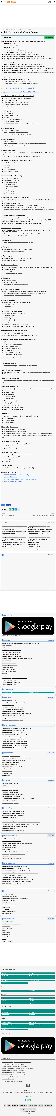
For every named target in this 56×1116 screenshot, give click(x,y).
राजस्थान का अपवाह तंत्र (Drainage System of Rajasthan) (13, 542)
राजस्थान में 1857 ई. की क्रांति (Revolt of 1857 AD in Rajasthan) (15, 1077)
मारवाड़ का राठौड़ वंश (5, 936)
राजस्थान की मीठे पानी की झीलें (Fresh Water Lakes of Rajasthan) (39, 540)
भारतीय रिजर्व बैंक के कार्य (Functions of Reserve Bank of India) (14, 678)
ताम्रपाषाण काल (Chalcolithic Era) (9, 911)
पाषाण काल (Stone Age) (6, 913)
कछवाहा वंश (4, 930)
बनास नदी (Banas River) (34, 544)
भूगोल (3, 990)
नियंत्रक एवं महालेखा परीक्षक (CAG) (8, 669)
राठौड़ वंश (4, 939)
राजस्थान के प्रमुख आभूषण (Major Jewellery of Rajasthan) (14, 732)
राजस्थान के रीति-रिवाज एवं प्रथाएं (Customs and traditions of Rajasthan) (16, 728)
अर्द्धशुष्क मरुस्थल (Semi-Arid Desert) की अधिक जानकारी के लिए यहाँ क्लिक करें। (21, 92)
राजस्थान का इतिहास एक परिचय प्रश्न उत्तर (9, 665)
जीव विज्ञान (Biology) (33, 1022)
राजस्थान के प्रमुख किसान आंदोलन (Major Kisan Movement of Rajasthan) (17, 881)
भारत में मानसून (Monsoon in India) (9, 788)
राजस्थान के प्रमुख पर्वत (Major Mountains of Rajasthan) (13, 1064)
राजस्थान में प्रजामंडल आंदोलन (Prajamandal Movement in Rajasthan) (16, 868)
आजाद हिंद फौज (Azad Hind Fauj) (9, 817)
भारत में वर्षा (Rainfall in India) (8, 785)
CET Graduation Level (34, 980)
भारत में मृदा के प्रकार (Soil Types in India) (10, 803)
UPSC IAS (4, 973)
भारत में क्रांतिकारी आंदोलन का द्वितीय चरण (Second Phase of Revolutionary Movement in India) (21, 822)
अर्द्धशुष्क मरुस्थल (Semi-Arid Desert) (13, 481)
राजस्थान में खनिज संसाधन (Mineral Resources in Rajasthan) (14, 526)
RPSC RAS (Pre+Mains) (34, 975)
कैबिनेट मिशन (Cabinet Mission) (8, 828)
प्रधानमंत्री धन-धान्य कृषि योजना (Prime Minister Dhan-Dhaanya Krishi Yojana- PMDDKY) (20, 643)
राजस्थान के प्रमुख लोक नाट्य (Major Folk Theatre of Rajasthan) (15, 741)
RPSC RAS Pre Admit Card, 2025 (9, 663)
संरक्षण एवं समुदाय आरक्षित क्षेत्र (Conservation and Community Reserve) (16, 758)
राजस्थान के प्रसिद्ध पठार (6, 660)
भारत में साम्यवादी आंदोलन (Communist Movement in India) (14, 820)
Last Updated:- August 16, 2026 (28, 1109)
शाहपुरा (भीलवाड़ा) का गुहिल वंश (7, 941)
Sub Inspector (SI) (6, 978)
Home (2, 29)
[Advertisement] (28, 16)
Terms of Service (32, 1105)
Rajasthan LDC (5, 980)
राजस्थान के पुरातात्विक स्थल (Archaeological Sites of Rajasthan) (15, 898)
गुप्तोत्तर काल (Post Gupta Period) (9, 900)
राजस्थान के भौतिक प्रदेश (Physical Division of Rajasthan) (18, 475)
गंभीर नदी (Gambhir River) (34, 542)
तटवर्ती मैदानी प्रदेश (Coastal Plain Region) (10, 792)
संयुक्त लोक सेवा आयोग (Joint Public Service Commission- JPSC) (15, 851)
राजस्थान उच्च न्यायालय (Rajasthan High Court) (11, 656)
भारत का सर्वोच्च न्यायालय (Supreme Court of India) (12, 645)
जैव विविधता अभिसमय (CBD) (7, 771)
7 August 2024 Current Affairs (9, 684)
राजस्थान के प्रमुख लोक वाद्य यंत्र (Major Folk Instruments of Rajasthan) (16, 734)
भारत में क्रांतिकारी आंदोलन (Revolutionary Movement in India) (15, 826)
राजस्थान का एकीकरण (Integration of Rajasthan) (12, 875)
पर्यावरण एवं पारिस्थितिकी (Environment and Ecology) (12, 1027)
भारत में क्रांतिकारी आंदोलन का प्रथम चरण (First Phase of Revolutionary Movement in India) (20, 824)
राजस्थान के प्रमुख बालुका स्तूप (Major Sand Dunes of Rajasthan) (20, 479)
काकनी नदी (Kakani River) (34, 546)
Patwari (31, 978)
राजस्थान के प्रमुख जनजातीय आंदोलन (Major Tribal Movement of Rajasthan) (17, 879)
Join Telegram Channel (7, 692)
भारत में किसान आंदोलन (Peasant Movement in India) (13, 813)
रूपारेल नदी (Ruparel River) (7, 549)
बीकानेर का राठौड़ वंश (6, 934)
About (8, 1105)
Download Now (49, 37)
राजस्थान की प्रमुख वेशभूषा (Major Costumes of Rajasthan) (14, 730)
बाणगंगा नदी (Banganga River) (35, 549)
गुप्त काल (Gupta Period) (7, 902)
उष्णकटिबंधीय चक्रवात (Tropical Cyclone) (10, 790)
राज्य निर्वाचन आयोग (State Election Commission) (12, 650)
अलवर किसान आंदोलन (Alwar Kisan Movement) (12, 886)
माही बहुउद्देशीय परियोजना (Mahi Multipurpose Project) (39, 533)
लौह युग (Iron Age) (6, 907)
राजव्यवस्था (4, 1000)
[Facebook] (13, 509)
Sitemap (41, 1105)
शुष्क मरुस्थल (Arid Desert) (10, 477)
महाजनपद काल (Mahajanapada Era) (9, 896)
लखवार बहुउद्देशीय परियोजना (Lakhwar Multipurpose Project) (41, 529)
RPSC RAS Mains (5, 975)
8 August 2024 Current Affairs (9, 680)
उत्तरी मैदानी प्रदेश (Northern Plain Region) (11, 796)
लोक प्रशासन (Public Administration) (36, 1024)
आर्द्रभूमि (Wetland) (6, 775)
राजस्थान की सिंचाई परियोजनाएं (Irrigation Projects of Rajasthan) (39, 527)
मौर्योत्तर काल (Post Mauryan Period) (9, 905)
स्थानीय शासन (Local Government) (9, 856)
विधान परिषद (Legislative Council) (9, 671)
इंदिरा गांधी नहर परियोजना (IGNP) (8, 529)
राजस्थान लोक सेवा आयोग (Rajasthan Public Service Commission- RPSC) (17, 658)
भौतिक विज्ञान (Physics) (6, 1022)
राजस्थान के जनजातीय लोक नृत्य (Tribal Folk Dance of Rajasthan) (15, 743)
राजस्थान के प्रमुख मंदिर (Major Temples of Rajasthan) (13, 737)
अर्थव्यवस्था (31, 998)
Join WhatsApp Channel (34, 692)
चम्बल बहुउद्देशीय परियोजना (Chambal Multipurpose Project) (14, 537)
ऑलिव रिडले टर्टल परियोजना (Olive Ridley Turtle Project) (13, 760)
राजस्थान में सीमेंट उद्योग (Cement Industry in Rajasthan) (13, 1074)
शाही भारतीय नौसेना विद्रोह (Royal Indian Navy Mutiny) (13, 830)
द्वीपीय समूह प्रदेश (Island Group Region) (10, 783)
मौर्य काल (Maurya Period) (7, 894)
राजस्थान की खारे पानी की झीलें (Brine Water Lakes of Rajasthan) (12, 540)
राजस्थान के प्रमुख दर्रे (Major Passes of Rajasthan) (12, 1081)
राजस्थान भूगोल (7, 29)
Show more (51, 522)
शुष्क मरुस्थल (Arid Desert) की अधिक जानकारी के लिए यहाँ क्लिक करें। (18, 88)
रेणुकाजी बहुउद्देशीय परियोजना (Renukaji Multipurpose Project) (14, 531)
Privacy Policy (23, 1105)
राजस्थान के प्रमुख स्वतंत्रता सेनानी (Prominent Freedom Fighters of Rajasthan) (18, 870)
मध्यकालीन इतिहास (5, 1003)
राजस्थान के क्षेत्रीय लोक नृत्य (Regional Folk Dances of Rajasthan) (15, 745)
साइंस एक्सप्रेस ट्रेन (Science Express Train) (11, 764)
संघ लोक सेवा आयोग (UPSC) (7, 647)
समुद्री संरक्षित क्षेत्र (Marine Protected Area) (11, 756)
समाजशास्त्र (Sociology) (33, 1027)
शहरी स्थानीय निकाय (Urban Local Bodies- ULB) (11, 858)
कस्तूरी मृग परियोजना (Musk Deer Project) (10, 762)
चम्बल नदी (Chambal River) (7, 546)
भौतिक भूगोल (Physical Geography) (9, 1024)
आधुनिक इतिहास (32, 990)
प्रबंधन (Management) (6, 1029)
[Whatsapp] (10, 509)
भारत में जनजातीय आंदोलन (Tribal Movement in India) (13, 811)
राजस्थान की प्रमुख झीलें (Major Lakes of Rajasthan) (39, 537)
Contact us (15, 1105)
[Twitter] (16, 509)
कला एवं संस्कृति (5, 1012)
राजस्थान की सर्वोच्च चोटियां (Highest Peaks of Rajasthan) (13, 1070)
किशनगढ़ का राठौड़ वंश (6, 932)
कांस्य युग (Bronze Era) (6, 909)
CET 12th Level (5, 982)
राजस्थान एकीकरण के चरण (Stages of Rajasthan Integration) (14, 877)
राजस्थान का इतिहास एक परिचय (7, 667)
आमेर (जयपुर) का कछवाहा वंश (7, 928)
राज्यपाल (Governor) (6, 675)
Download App (48, 1105)
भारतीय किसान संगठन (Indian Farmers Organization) (13, 815)
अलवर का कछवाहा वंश (6, 926)
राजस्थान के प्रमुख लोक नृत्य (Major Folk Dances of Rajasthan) (14, 747)
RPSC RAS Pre (32, 973)
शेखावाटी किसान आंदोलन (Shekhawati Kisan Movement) (13, 883)
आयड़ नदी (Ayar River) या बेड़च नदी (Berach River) (12, 544)
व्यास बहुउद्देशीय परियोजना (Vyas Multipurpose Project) (39, 531)
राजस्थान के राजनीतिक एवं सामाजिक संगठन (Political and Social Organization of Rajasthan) (20, 873)
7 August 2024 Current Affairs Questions (11, 682)
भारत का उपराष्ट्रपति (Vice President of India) (11, 652)
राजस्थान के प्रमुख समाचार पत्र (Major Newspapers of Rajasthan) (15, 866)
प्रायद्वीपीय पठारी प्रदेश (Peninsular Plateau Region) (12, 794)
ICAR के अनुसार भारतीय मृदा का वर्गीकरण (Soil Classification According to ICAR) (18, 798)
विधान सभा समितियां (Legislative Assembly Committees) (13, 854)
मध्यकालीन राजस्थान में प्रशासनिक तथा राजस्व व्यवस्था (11, 924)
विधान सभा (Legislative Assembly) (9, 673)
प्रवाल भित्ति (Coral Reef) (7, 773)
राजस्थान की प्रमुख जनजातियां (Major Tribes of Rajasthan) (13, 739)
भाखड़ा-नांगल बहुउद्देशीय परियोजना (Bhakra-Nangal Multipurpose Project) (15, 534)
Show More (51, 640)
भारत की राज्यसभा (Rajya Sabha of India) (10, 654)
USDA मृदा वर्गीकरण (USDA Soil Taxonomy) (11, 800)
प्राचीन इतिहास (31, 1000)
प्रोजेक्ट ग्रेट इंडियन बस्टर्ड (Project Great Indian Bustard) (13, 766)
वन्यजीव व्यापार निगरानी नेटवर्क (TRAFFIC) (9, 769)
